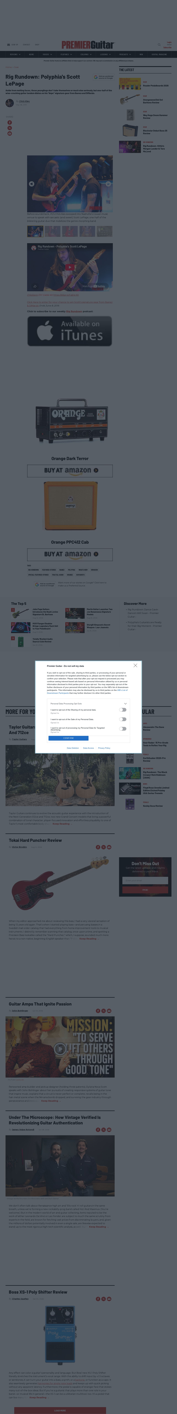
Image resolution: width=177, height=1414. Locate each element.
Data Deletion (73, 748)
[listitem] (88, 703)
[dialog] (88, 707)
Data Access (88, 748)
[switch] (122, 710)
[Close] (136, 666)
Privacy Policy (104, 748)
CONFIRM (68, 738)
